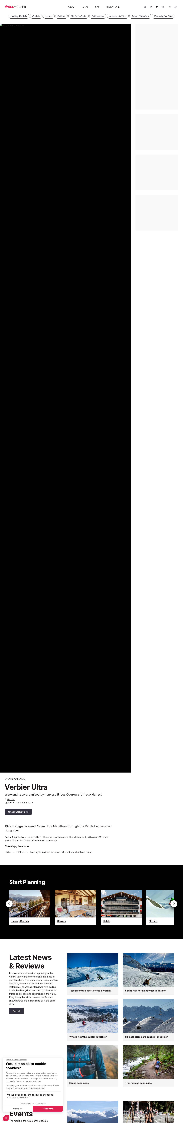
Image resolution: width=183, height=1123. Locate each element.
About (72, 6)
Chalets (36, 16)
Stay (85, 6)
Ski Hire (61, 16)
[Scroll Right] (173, 903)
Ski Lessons (98, 16)
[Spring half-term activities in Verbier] (148, 974)
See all (14, 1012)
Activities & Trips (117, 16)
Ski (97, 6)
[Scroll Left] (9, 903)
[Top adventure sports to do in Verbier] (92, 974)
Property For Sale (163, 16)
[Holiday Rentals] (29, 907)
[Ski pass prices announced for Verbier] (148, 1020)
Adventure (113, 6)
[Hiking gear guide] (92, 1066)
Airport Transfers (140, 16)
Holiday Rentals (19, 16)
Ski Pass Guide (78, 16)
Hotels (48, 16)
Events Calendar (15, 778)
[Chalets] (75, 907)
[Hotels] (121, 907)
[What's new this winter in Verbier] (92, 1020)
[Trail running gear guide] (148, 1066)
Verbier (11, 799)
